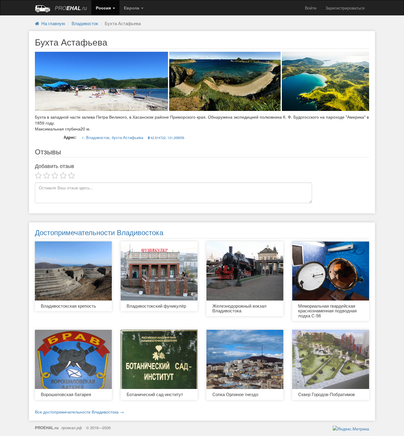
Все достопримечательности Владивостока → (79, 412)
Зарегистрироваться (345, 8)
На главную (52, 23)
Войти (310, 8)
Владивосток (85, 23)
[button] (105, 7)
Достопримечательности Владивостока (99, 232)
